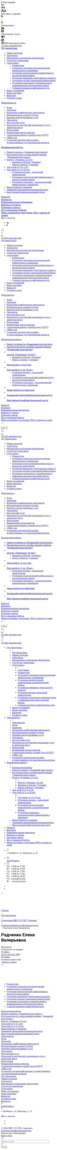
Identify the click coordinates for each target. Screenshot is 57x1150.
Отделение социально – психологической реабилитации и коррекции (31, 183)
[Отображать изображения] (2, 28)
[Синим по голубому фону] (2, 23)
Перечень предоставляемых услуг (23, 117)
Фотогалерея (13, 130)
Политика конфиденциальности (16, 1130)
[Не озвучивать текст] (2, 40)
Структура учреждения (17, 60)
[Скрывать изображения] (2, 31)
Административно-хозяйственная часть (31, 88)
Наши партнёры (14, 93)
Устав (9, 107)
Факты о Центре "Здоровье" (25, 164)
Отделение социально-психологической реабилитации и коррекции (31, 69)
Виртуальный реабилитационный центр (26, 192)
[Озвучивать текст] (3, 37)
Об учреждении (9, 48)
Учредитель (12, 55)
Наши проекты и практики (19, 187)
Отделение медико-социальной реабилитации (34, 80)
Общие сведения (14, 53)
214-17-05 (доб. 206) (10, 954)
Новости (5, 197)
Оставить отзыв (14, 98)
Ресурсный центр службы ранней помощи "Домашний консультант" (27, 155)
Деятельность (8, 103)
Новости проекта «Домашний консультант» (27, 152)
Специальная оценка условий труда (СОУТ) (27, 135)
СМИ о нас (12, 137)
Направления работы (12, 147)
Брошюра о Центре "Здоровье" (26, 162)
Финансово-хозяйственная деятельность (26, 112)
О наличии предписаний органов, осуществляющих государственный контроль (28, 141)
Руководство (18, 65)
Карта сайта (6, 1135)
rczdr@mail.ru (13, 861)
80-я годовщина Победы (14, 210)
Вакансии (11, 95)
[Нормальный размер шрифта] (3, 8)
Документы (12, 120)
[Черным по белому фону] (2, 17)
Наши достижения (15, 90)
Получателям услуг (16, 122)
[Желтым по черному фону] (2, 20)
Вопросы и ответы (11, 205)
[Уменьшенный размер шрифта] (2, 5)
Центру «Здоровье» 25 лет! (20, 159)
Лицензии (11, 110)
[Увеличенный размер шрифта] (3, 11)
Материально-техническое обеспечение (25, 58)
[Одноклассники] (7, 225)
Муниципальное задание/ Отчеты (22, 115)
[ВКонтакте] (8, 222)
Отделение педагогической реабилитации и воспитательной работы (33, 74)
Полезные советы (10, 207)
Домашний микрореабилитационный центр (27, 189)
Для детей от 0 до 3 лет (17, 167)
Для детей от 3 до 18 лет (18, 169)
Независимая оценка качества (21, 132)
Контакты (6, 199)
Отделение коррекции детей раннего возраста (34, 78)
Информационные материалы (17, 202)
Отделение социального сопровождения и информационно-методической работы (32, 84)
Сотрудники (13, 63)
